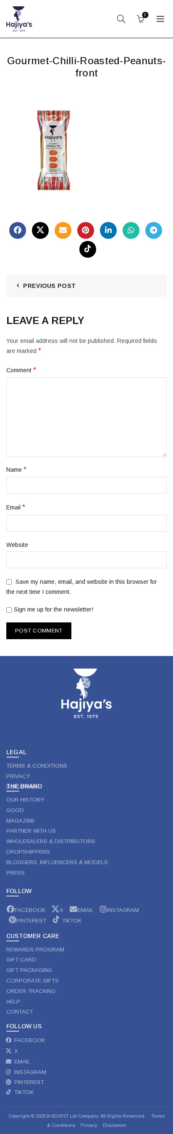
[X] (40, 230)
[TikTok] (87, 249)
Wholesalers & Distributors (50, 841)
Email (15, 507)
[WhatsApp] (131, 230)
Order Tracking (30, 991)
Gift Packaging (29, 970)
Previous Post (49, 285)
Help (13, 1001)
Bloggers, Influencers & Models (57, 862)
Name (16, 469)
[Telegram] (153, 230)
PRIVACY (18, 776)
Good (15, 810)
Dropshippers (28, 852)
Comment (21, 370)
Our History (25, 800)
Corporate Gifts (32, 980)
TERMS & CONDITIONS (36, 766)
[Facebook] (17, 230)
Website (17, 544)
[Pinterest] (85, 230)
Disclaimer (114, 1125)
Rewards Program (35, 949)
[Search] (121, 19)
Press (15, 873)
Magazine (20, 821)
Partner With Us (31, 831)
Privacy (90, 1125)
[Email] (63, 230)
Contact (19, 1012)
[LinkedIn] (108, 230)
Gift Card (21, 959)
